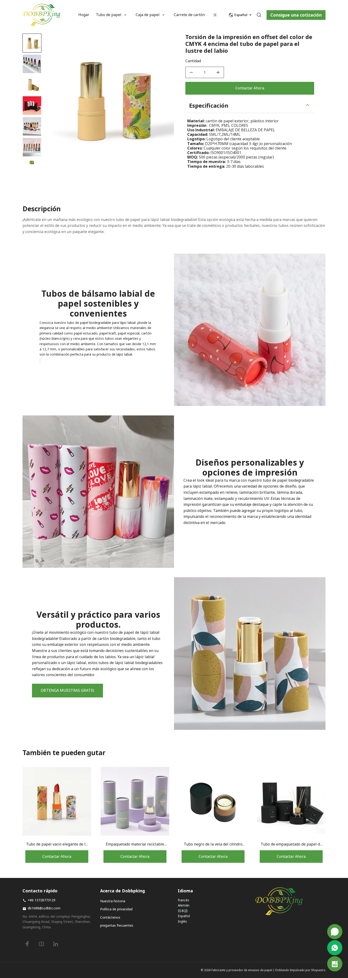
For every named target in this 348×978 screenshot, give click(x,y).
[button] (31, 63)
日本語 (183, 910)
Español (184, 916)
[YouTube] (41, 944)
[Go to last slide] (32, 41)
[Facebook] (27, 944)
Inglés (182, 921)
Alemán (183, 905)
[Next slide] (32, 156)
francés (183, 900)
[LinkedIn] (55, 944)
